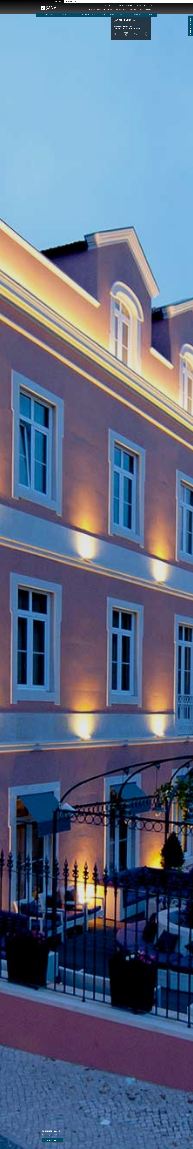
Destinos (91, 10)
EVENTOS (123, 14)
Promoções (148, 10)
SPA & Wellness (120, 10)
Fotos (150, 14)
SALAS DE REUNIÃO (108, 14)
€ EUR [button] (138, 6)
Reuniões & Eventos (135, 10)
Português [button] (147, 6)
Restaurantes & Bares (87, 14)
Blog (114, 5)
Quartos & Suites (66, 14)
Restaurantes (108, 10)
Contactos (130, 5)
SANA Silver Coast (47, 14)
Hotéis (99, 10)
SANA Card (121, 5)
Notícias (108, 5)
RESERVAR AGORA (190, 25)
